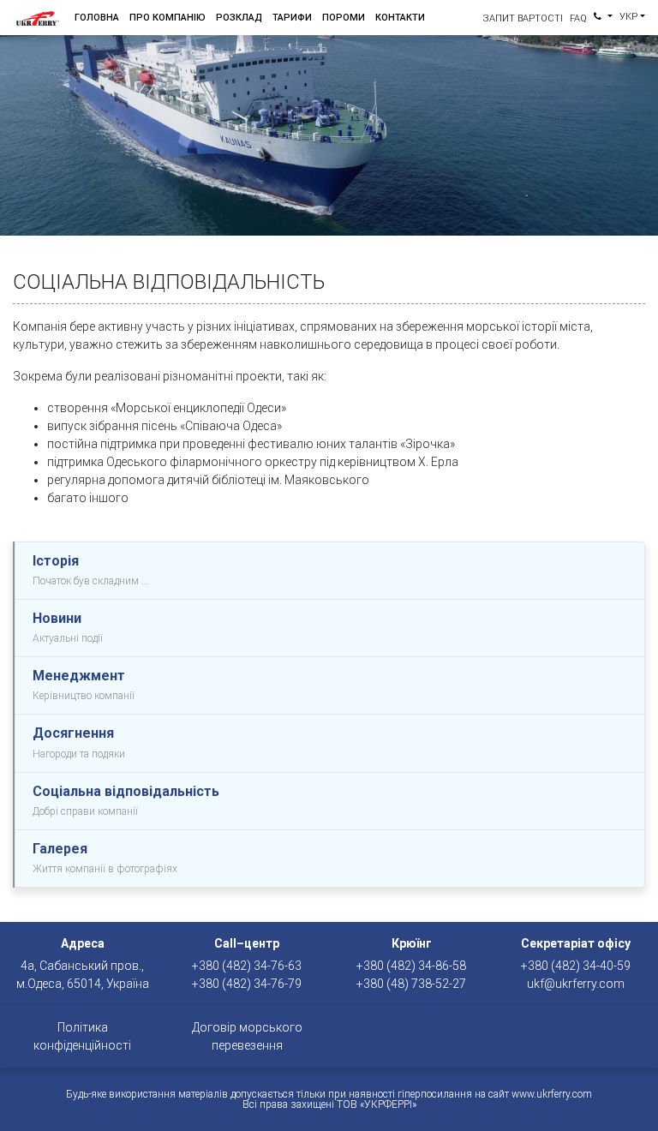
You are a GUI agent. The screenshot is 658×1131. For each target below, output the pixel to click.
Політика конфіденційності (82, 1036)
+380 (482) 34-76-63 (247, 965)
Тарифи (292, 17)
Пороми (343, 17)
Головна (97, 17)
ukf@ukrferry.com (576, 983)
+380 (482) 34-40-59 (576, 965)
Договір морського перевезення (247, 1036)
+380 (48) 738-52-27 (411, 983)
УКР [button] (628, 16)
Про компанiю (167, 17)
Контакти (400, 17)
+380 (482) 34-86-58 (411, 965)
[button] (603, 17)
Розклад (239, 17)
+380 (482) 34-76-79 (247, 983)
